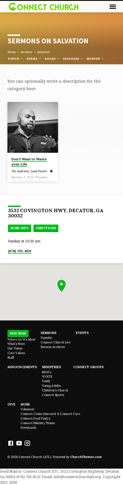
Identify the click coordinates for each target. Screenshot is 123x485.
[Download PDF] (51, 171)
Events (82, 333)
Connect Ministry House (38, 423)
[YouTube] (19, 443)
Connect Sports (53, 395)
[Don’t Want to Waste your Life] (32, 127)
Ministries (51, 367)
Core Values (16, 353)
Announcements (22, 367)
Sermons (26, 52)
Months (93, 59)
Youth (46, 381)
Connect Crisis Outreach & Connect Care (50, 414)
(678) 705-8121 (19, 251)
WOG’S (47, 376)
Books (51, 59)
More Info (19, 228)
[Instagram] (27, 443)
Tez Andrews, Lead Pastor (29, 171)
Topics (14, 59)
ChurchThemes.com (86, 457)
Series (32, 59)
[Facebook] (10, 443)
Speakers (71, 59)
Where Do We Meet (21, 339)
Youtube (46, 338)
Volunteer (28, 409)
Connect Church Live (56, 342)
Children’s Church (55, 390)
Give (11, 404)
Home (12, 52)
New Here (18, 333)
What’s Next (16, 344)
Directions (46, 228)
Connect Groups (88, 367)
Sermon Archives (53, 347)
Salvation (43, 52)
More (25, 404)
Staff (10, 357)
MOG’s (46, 372)
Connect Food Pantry (36, 418)
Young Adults (51, 386)
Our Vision (14, 348)
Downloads (28, 428)
